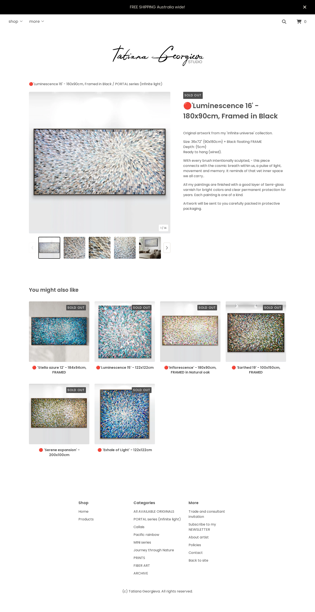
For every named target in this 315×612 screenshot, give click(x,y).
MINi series (142, 542)
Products (86, 519)
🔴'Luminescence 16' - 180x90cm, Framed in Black (70, 84)
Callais (139, 526)
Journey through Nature (154, 550)
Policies (195, 544)
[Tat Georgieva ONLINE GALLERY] (157, 55)
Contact (196, 552)
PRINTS (139, 557)
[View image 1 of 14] (49, 248)
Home (83, 511)
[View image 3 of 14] (100, 248)
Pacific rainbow (146, 534)
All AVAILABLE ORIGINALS (154, 511)
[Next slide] (164, 162)
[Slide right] (167, 248)
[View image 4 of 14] (125, 248)
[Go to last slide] (35, 162)
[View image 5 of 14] (150, 248)
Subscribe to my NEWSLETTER (202, 527)
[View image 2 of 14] (75, 248)
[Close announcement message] (304, 7)
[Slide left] (32, 248)
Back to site (198, 560)
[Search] (284, 22)
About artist (199, 537)
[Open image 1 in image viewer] (99, 162)
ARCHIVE (141, 573)
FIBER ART (142, 565)
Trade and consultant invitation (207, 514)
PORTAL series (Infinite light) (138, 84)
